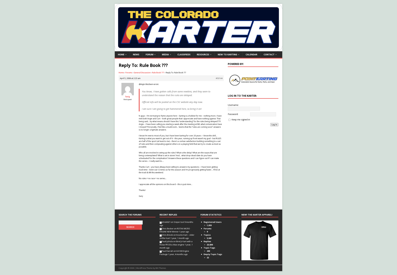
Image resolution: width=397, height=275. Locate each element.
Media (165, 54)
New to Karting (227, 54)
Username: (233, 104)
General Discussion (142, 72)
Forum (149, 54)
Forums (128, 72)
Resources (203, 54)
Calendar (251, 54)
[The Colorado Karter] (198, 49)
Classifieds (183, 54)
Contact (269, 54)
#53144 (219, 78)
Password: (233, 114)
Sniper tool (179, 222)
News (136, 54)
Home (121, 54)
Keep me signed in (241, 119)
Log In (274, 124)
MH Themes (161, 268)
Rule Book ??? (158, 72)
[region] (253, 80)
